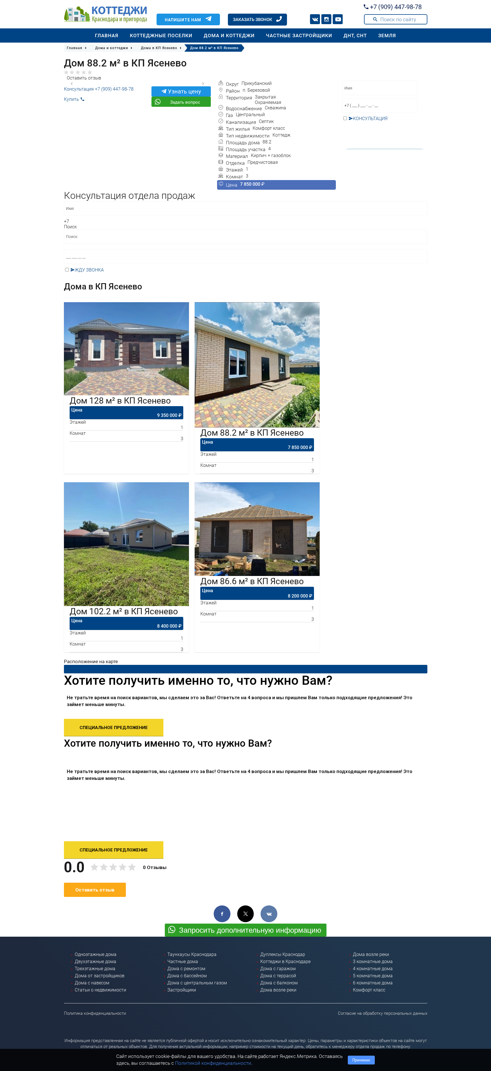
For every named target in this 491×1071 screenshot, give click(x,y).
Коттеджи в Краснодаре (285, 961)
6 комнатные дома (373, 983)
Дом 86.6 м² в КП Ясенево (252, 581)
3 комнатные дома (373, 961)
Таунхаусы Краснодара (192, 954)
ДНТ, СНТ (355, 35)
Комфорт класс (369, 990)
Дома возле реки (278, 990)
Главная (106, 35)
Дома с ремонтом (186, 968)
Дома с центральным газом (197, 983)
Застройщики (181, 990)
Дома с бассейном (187, 975)
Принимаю (361, 1060)
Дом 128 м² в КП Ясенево (120, 401)
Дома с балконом (279, 983)
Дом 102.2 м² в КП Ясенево (124, 611)
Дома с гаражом (278, 968)
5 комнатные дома (373, 975)
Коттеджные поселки (161, 35)
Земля (387, 35)
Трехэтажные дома (95, 968)
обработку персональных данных (379, 131)
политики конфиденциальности (289, 276)
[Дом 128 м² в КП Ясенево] (126, 348)
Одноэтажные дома (95, 954)
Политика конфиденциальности (95, 1013)
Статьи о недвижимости (100, 990)
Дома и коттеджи (229, 35)
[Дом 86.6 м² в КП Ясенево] (257, 529)
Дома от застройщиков (99, 975)
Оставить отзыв (84, 78)
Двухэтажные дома (95, 961)
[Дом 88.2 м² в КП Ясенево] (257, 364)
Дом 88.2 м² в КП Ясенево (252, 433)
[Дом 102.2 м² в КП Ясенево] (126, 544)
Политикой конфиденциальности (213, 1063)
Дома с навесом (92, 983)
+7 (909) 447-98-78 (395, 7)
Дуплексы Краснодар (282, 954)
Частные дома (182, 961)
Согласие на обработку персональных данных (382, 1013)
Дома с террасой (278, 975)
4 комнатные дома (373, 968)
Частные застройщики (299, 35)
